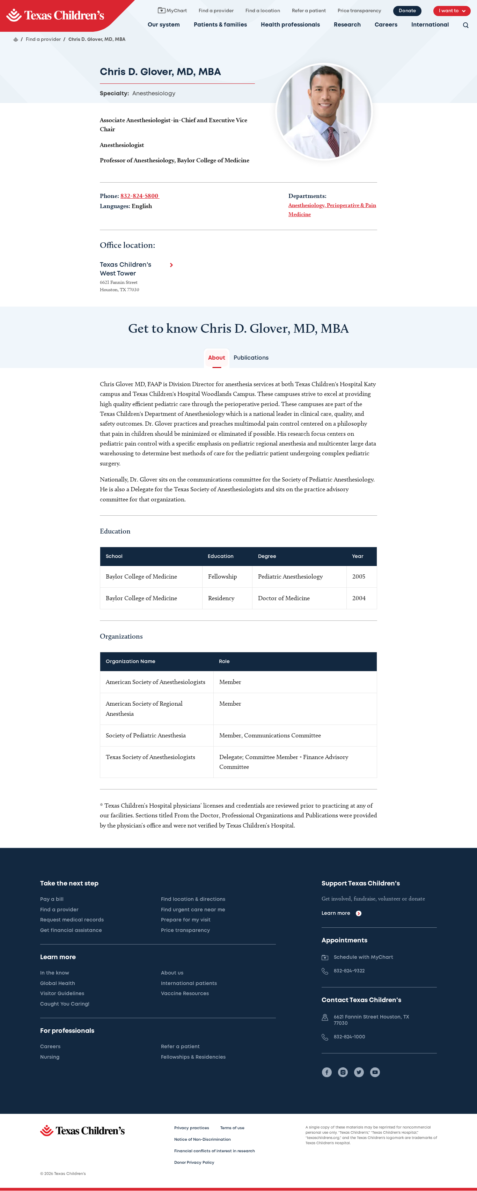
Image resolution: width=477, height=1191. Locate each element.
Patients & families (220, 25)
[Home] (15, 39)
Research (347, 25)
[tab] (216, 358)
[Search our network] (466, 25)
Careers (386, 25)
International (430, 25)
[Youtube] (375, 1072)
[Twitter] (359, 1072)
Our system (164, 25)
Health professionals (290, 25)
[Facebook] (327, 1072)
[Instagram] (343, 1072)
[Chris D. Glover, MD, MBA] (67, 16)
